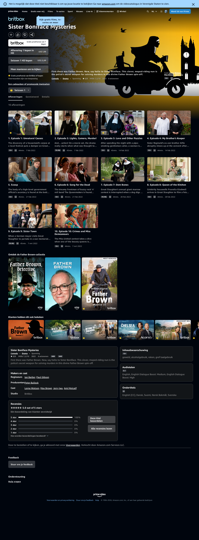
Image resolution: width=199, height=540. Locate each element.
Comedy (55, 78)
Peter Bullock (32, 382)
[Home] (13, 11)
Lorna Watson (175, 73)
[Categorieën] (161, 11)
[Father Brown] (26, 284)
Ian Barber (30, 377)
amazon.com (109, 3)
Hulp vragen (14, 481)
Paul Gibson (42, 377)
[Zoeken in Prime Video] (148, 11)
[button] (29, 436)
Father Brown (26, 330)
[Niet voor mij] (25, 34)
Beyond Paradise (173, 330)
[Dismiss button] (193, 4)
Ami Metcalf (70, 388)
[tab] (15, 96)
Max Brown (169, 75)
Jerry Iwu (179, 75)
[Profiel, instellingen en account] (166, 11)
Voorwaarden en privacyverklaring (60, 500)
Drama (66, 78)
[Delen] (32, 34)
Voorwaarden (73, 445)
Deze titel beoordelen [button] (96, 419)
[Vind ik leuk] (18, 34)
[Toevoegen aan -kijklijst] (11, 34)
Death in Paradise (63, 330)
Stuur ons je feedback (84, 500)
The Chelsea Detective (136, 330)
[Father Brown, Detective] (63, 284)
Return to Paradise (99, 330)
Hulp (97, 500)
